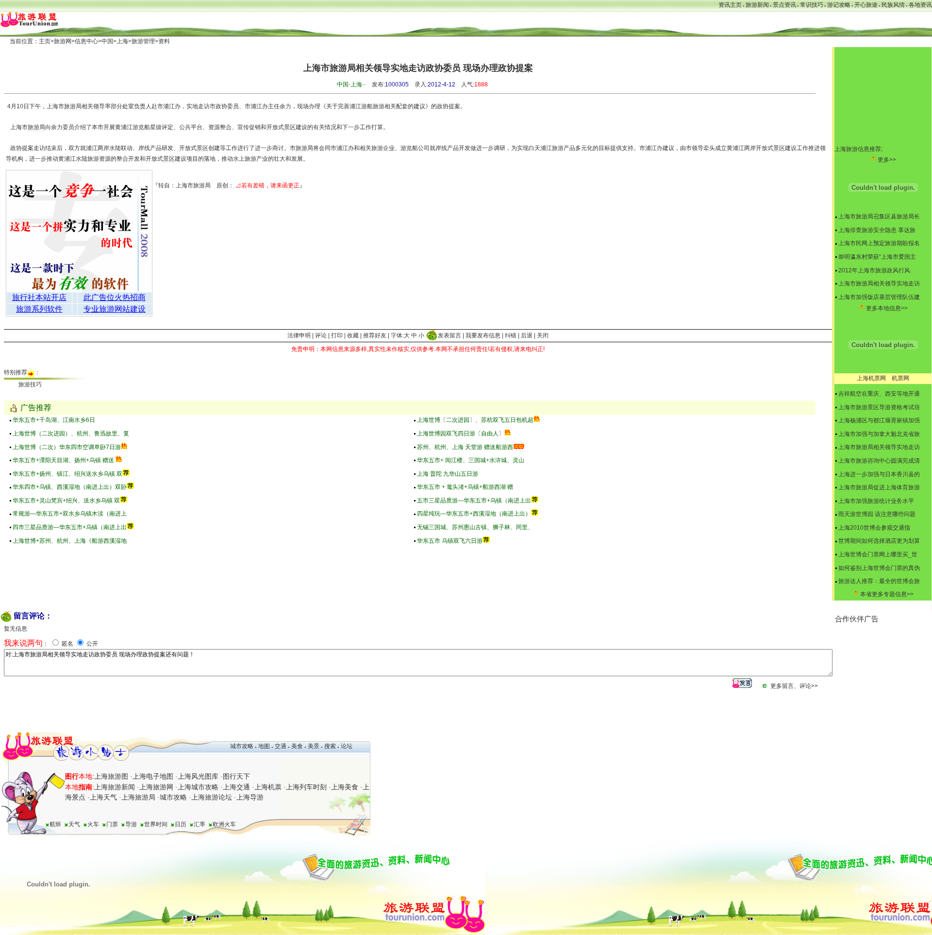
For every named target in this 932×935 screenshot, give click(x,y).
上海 (122, 41)
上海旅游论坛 (211, 797)
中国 (107, 41)
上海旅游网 (156, 787)
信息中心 (86, 41)
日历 (180, 824)
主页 (44, 41)
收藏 (353, 335)
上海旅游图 (111, 776)
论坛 (346, 746)
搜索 (329, 746)
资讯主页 (730, 4)
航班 (55, 824)
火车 (93, 824)
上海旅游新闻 (114, 787)
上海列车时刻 (306, 787)
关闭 (543, 335)
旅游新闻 (757, 4)
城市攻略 (241, 746)
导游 (131, 824)
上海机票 (268, 787)
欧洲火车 (224, 824)
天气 (74, 824)
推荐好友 (374, 335)
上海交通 (236, 787)
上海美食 (344, 787)
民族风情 (893, 4)
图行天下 (236, 776)
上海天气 (103, 797)
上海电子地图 (153, 776)
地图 (264, 746)
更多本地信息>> (887, 308)
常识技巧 (811, 4)
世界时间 (155, 824)
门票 (112, 824)
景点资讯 (784, 4)
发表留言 (449, 335)
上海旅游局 (138, 797)
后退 (527, 335)
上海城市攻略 (198, 787)
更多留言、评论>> (794, 686)
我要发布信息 (483, 335)
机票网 (900, 378)
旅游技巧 (30, 384)
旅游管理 (143, 41)
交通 (280, 746)
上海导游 (250, 797)
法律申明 (299, 335)
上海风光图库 (198, 776)
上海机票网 (871, 378)
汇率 (199, 824)
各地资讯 (920, 4)
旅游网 (62, 41)
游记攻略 (838, 4)
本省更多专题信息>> (887, 594)
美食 (297, 746)
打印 (337, 335)
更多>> (887, 159)
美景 (313, 746)
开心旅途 (866, 4)
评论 (321, 335)
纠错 (510, 335)
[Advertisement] (883, 672)
